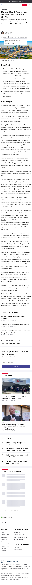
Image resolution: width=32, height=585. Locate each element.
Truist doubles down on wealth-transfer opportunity (17, 462)
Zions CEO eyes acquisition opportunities (15, 325)
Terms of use (13, 577)
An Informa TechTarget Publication (16, 1)
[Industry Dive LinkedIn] (2, 523)
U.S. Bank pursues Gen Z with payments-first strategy (14, 397)
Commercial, (12, 343)
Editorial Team (5, 534)
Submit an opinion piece (20, 537)
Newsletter (4, 539)
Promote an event (18, 539)
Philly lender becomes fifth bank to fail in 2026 (17, 456)
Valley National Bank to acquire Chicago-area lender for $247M (16, 443)
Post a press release (12, 510)
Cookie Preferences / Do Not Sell (10, 579)
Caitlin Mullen (8, 32)
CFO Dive (16, 547)
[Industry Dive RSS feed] (12, 523)
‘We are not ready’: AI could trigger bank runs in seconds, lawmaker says (13, 426)
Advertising (17, 532)
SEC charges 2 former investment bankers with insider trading (17, 449)
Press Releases (5, 546)
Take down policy (22, 577)
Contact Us (4, 537)
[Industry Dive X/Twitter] (9, 523)
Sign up (24, 4)
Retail (18, 343)
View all (4, 510)
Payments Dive (18, 549)
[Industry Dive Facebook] (5, 523)
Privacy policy (4, 577)
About (3, 532)
